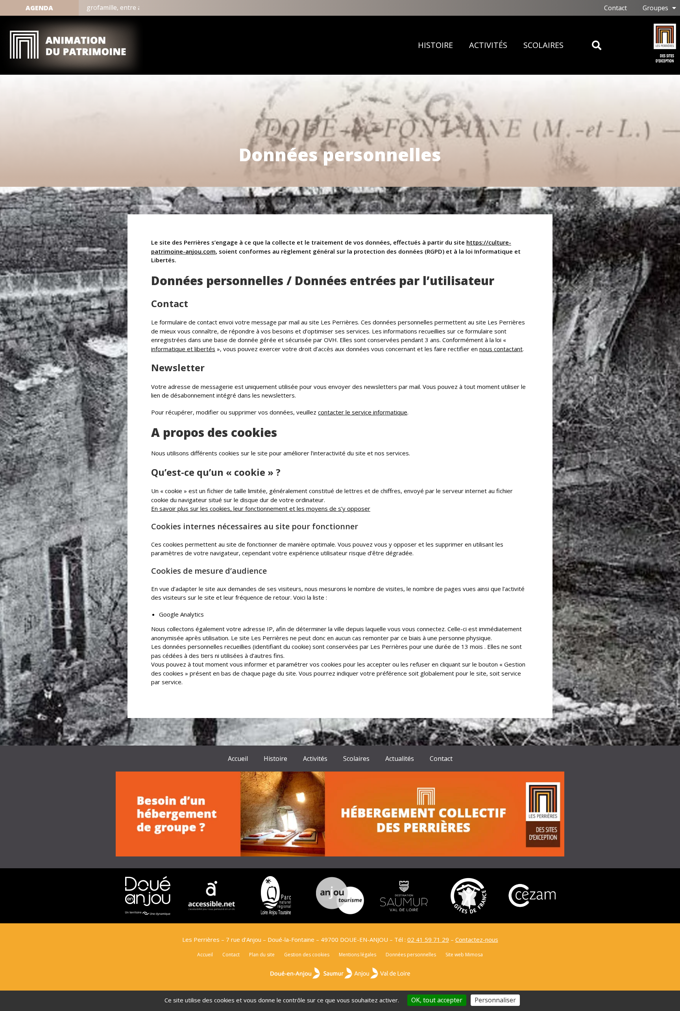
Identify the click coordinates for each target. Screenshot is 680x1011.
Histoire (435, 45)
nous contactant (501, 349)
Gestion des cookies (306, 954)
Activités (488, 45)
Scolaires (543, 45)
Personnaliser (495, 1000)
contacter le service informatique (362, 412)
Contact (441, 758)
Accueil (238, 758)
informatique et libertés (183, 349)
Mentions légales (357, 954)
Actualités (399, 758)
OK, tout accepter (436, 1000)
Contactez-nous (476, 939)
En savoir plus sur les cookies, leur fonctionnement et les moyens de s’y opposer (260, 508)
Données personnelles (411, 954)
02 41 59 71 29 (428, 939)
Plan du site (262, 954)
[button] (596, 45)
